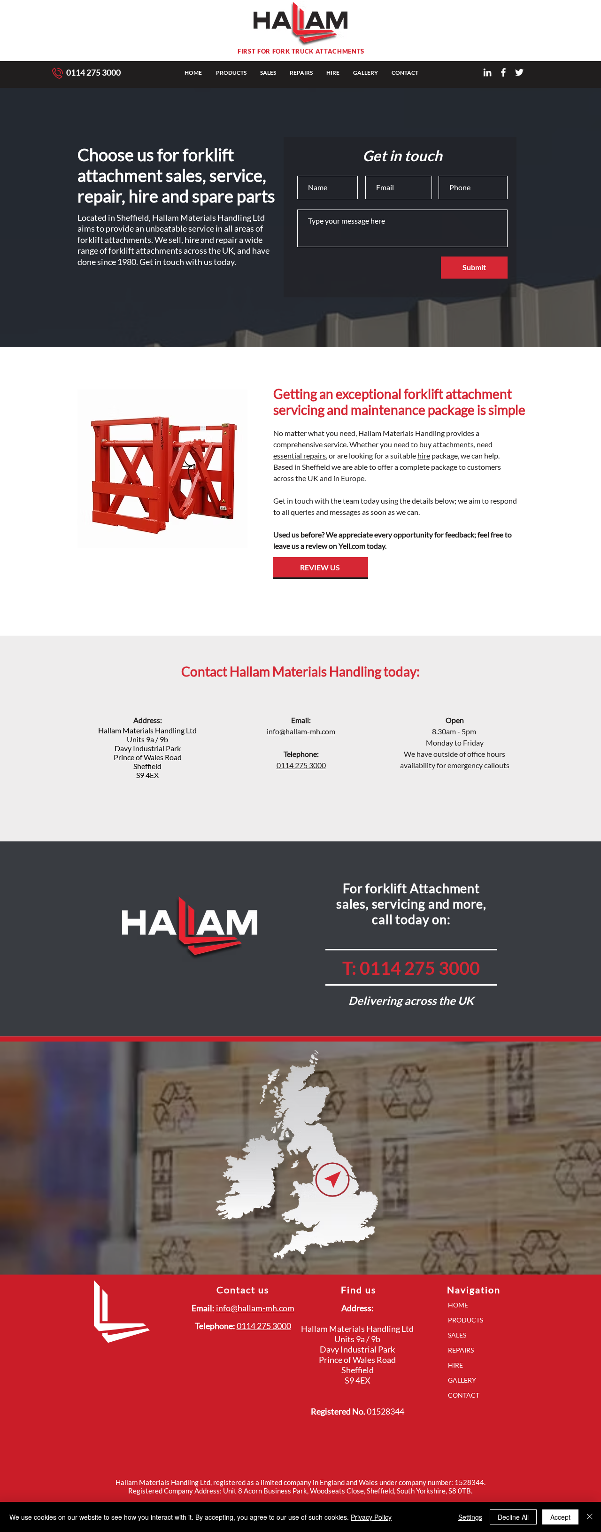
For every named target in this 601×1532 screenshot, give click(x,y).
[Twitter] (519, 72)
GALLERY (462, 1380)
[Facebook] (503, 72)
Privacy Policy (371, 1517)
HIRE (455, 1365)
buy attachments (446, 444)
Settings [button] (470, 1517)
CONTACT (463, 1395)
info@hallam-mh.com (301, 731)
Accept (560, 1517)
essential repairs (299, 455)
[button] (231, 73)
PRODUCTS (465, 1320)
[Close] (589, 1516)
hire (423, 455)
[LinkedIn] (487, 72)
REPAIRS (461, 1350)
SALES (457, 1335)
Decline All (513, 1517)
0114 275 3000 (93, 72)
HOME (458, 1305)
